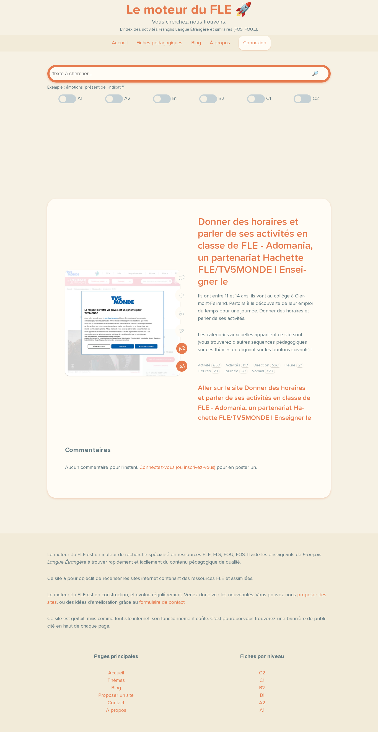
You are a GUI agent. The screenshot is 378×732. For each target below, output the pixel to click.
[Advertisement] (189, 151)
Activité (209, 365)
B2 (182, 313)
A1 (181, 366)
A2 (182, 349)
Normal (262, 371)
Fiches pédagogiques (159, 42)
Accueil (120, 42)
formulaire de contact (162, 602)
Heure (293, 365)
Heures (208, 371)
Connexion (254, 42)
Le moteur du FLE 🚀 (189, 10)
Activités (237, 365)
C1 (181, 295)
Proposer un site (116, 695)
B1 (182, 331)
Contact (116, 702)
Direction (266, 365)
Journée (235, 371)
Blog (196, 42)
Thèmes (116, 680)
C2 (182, 278)
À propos (220, 42)
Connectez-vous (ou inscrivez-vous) (177, 467)
